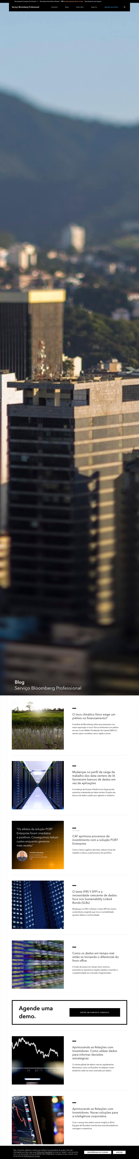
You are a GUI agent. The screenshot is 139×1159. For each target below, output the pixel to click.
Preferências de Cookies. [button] (31, 1156)
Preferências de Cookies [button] (97, 1152)
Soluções (54, 7)
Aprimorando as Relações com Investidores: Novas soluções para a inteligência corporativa (95, 1112)
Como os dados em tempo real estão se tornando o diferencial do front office (95, 957)
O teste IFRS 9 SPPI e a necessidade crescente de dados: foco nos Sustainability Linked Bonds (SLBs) (94, 897)
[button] (27, 1)
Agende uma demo (111, 7)
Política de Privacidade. (44, 1152)
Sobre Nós (79, 7)
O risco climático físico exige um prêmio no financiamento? (93, 716)
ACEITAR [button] (119, 1152)
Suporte (94, 7)
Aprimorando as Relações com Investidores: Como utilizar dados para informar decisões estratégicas (94, 1052)
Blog (66, 7)
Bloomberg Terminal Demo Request (50, 1)
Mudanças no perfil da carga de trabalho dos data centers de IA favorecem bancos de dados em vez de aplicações (94, 777)
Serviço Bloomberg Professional (25, 7)
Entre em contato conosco (94, 1012)
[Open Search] (124, 7)
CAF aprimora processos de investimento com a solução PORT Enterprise (95, 840)
